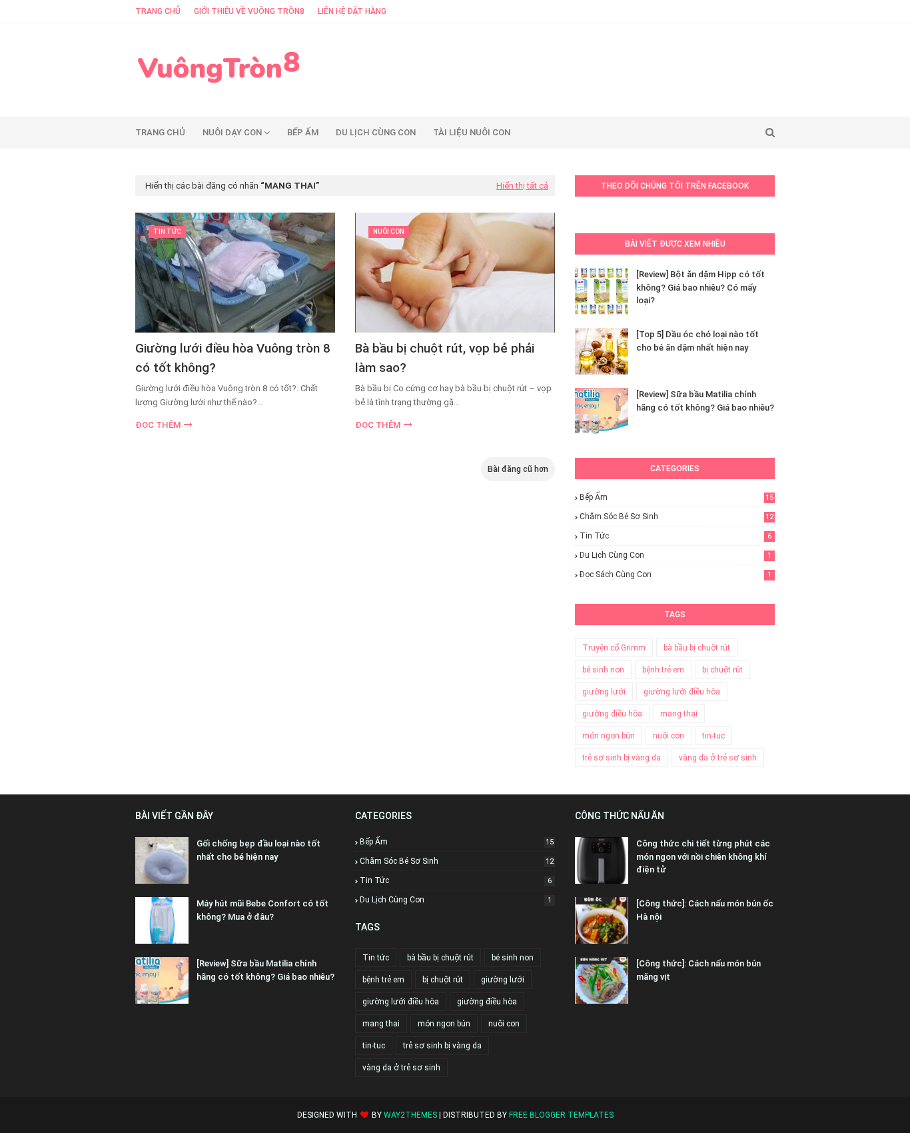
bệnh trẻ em (663, 669)
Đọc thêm (158, 425)
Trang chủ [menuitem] (160, 132)
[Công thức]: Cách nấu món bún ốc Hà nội (704, 910)
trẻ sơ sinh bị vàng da (621, 757)
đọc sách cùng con (675, 574)
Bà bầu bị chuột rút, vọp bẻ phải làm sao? (444, 358)
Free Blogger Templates (561, 1115)
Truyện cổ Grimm (614, 647)
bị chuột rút (722, 669)
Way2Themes (410, 1115)
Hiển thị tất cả (522, 186)
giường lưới (604, 691)
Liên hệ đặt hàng (352, 11)
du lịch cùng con (675, 555)
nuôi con (668, 735)
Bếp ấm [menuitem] (302, 132)
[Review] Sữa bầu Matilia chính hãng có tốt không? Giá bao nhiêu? (705, 401)
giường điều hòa (612, 713)
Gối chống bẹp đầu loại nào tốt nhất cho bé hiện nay (258, 850)
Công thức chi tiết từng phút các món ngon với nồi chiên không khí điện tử (703, 856)
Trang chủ (158, 11)
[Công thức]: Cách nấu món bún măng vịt (698, 970)
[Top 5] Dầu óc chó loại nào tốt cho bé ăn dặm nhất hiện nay (697, 341)
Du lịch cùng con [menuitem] (376, 132)
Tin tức (675, 536)
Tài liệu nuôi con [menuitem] (471, 132)
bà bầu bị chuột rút (697, 647)
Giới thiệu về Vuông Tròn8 (249, 11)
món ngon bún (608, 735)
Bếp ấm (676, 497)
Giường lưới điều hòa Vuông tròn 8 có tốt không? (232, 358)
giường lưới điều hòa (682, 691)
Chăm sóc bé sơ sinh (676, 516)
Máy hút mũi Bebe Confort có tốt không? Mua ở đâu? (262, 910)
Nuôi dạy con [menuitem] (232, 132)
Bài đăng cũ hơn (518, 469)
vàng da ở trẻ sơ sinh (718, 757)
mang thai (678, 713)
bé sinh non (603, 669)
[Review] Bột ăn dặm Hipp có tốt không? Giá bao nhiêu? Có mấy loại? (700, 287)
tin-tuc (713, 735)
